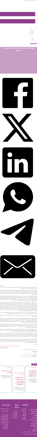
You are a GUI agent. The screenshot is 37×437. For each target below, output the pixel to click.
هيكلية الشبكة (31, 13)
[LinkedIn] (17, 179)
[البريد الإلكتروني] (17, 283)
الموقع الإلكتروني (34, 356)
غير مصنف (8, 367)
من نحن (32, 12)
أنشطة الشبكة (33, 18)
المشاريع (34, 16)
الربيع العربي (33, 349)
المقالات (34, 41)
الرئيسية (34, 9)
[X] (17, 144)
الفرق (32, 19)
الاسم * (36, 353)
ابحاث (32, 22)
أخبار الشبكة (33, 367)
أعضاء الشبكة (31, 14)
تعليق (36, 362)
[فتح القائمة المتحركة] (36, 26)
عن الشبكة (33, 28)
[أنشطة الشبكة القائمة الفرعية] (30, 18)
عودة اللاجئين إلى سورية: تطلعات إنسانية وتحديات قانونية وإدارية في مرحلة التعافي (19, 381)
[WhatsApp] (17, 214)
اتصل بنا (34, 42)
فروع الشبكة (31, 15)
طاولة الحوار (25, 349)
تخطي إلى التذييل (26, 0)
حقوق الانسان (29, 349)
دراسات (32, 21)
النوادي (32, 20)
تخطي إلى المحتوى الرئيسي (33, 0)
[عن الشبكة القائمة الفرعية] (31, 11)
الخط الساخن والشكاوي (33, 43)
